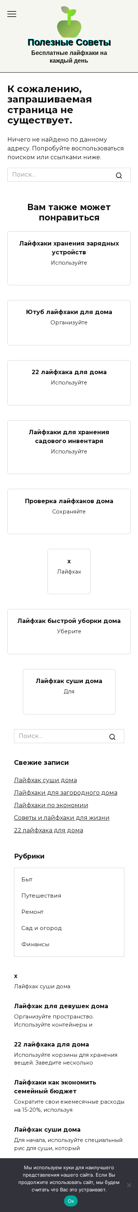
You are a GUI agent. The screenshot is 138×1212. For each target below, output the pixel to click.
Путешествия (41, 895)
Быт (26, 879)
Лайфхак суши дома (69, 681)
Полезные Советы (69, 42)
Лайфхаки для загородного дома (65, 792)
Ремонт (32, 911)
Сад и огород (41, 927)
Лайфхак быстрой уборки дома (69, 620)
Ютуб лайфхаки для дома (69, 312)
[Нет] (128, 1185)
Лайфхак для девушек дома (61, 1006)
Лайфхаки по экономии (51, 805)
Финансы (35, 944)
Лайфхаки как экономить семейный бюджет (55, 1087)
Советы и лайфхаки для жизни (62, 817)
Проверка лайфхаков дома (69, 500)
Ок (71, 1201)
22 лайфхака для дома (69, 372)
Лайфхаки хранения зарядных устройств (69, 247)
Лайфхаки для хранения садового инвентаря (69, 437)
